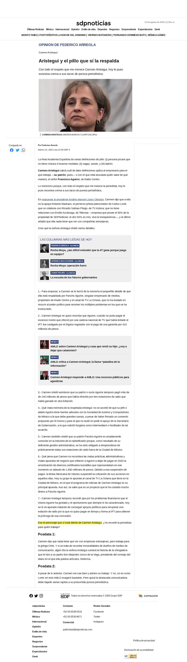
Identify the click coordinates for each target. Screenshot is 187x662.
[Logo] (93, 24)
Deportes (102, 29)
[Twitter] (17, 150)
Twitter (97, 616)
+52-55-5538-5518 (72, 611)
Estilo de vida (88, 29)
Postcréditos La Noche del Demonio (62, 35)
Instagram (98, 621)
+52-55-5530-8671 (72, 616)
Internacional (62, 29)
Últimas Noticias (35, 29)
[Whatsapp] (23, 150)
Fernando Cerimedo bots (129, 35)
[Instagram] (41, 596)
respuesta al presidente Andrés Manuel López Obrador (73, 199)
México (49, 29)
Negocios (114, 29)
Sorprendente (128, 29)
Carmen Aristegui (48, 52)
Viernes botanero (99, 35)
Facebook (99, 611)
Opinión (75, 29)
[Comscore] (148, 595)
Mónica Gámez (157, 35)
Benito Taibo (29, 35)
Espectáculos (145, 29)
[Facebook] (12, 150)
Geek (157, 29)
